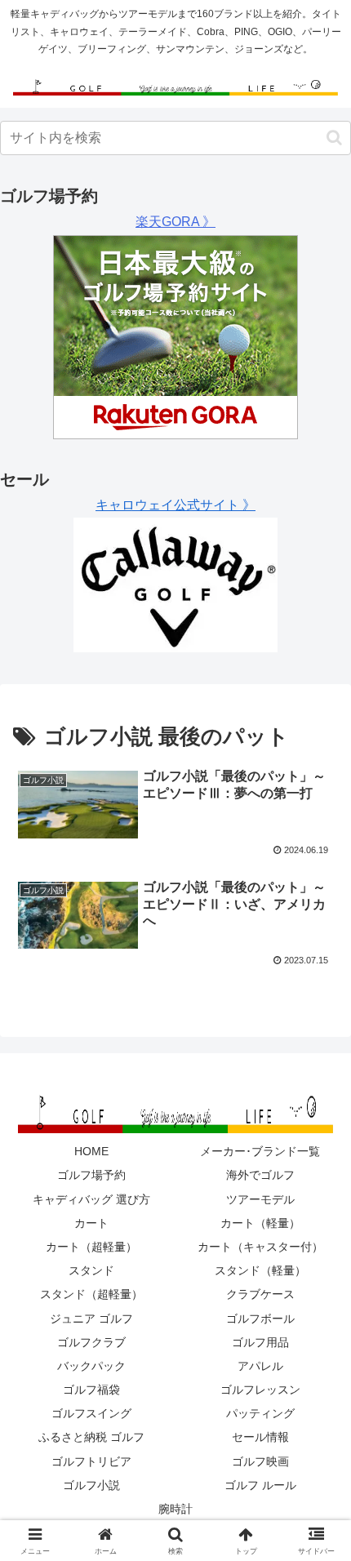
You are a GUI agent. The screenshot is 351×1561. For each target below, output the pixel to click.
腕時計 (175, 1508)
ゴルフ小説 (91, 1485)
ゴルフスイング (91, 1413)
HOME (91, 1151)
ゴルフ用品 (260, 1342)
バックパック (91, 1365)
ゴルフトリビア (91, 1461)
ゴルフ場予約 (91, 1174)
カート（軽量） (260, 1223)
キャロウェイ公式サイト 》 (175, 505)
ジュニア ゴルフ (91, 1318)
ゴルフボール (260, 1318)
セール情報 (260, 1436)
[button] (334, 137)
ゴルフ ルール (260, 1485)
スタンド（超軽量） (91, 1294)
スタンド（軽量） (260, 1270)
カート (91, 1223)
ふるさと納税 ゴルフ (91, 1436)
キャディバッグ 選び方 (91, 1199)
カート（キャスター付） (260, 1246)
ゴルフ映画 (260, 1461)
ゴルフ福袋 (91, 1389)
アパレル (260, 1365)
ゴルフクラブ (91, 1342)
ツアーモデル (260, 1199)
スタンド (91, 1270)
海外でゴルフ (260, 1174)
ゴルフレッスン (260, 1389)
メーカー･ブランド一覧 (260, 1151)
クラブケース (260, 1294)
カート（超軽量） (91, 1246)
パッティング (260, 1413)
